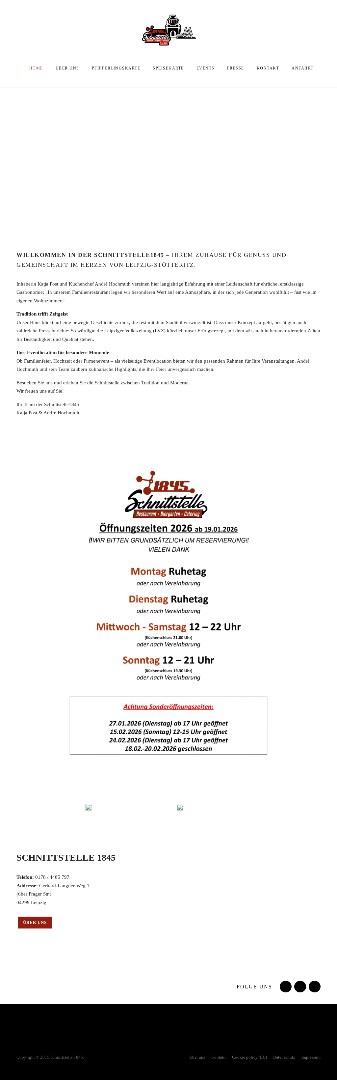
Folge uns (254, 986)
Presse (235, 68)
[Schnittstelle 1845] (168, 30)
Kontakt (268, 68)
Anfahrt (303, 68)
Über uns (67, 68)
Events (205, 68)
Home (36, 68)
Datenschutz (284, 1057)
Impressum (311, 1057)
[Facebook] (285, 986)
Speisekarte (168, 68)
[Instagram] (299, 986)
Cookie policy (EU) (249, 1057)
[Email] (314, 986)
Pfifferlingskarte (116, 68)
